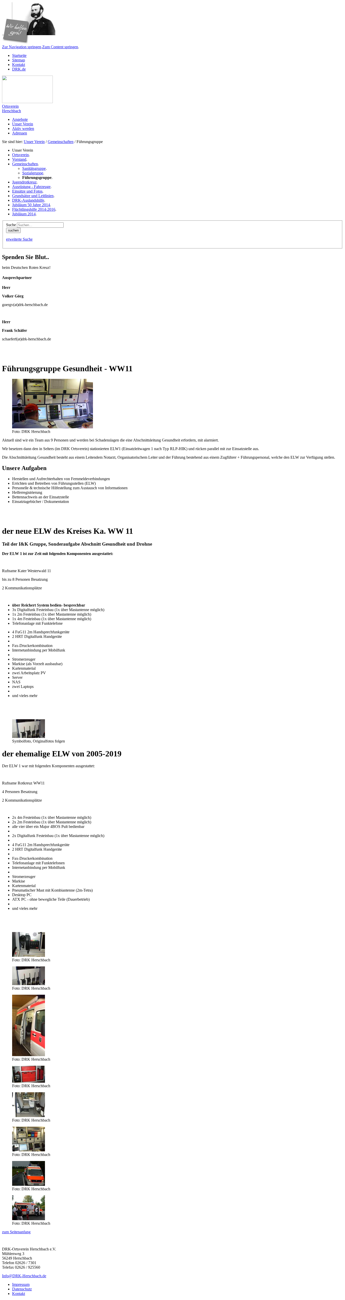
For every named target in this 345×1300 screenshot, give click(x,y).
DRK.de (19, 69)
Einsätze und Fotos (27, 191)
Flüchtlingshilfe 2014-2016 (33, 209)
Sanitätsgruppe (34, 168)
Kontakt (18, 64)
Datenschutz (22, 1289)
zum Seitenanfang (16, 1232)
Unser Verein (34, 142)
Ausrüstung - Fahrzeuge (31, 186)
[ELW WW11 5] (28, 1115)
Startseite (19, 55)
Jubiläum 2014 (24, 214)
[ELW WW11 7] (28, 1150)
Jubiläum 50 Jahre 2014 (31, 205)
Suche (11, 225)
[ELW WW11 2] (28, 736)
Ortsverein (20, 155)
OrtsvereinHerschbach (11, 108)
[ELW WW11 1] (28, 955)
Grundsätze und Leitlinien (33, 196)
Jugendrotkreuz (24, 182)
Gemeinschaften (60, 142)
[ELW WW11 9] (28, 1219)
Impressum (21, 1284)
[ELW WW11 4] (28, 1055)
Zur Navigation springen (21, 47)
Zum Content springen (60, 47)
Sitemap (18, 60)
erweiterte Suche (19, 239)
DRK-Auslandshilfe (28, 200)
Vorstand (19, 159)
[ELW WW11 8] (28, 1184)
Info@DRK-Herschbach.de (24, 1276)
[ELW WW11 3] (28, 1081)
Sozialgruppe (32, 173)
